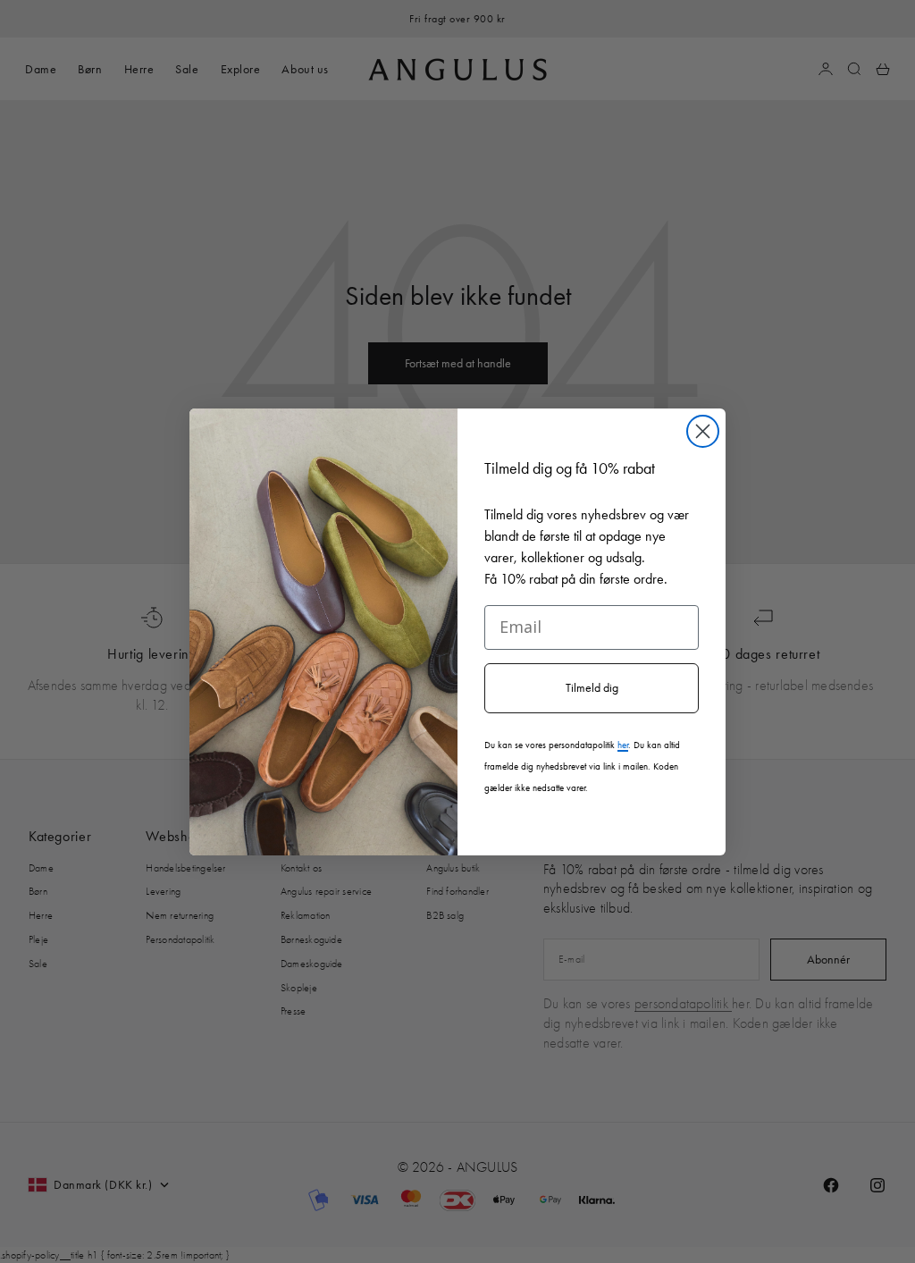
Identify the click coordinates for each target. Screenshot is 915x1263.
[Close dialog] (702, 431)
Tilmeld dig (592, 687)
